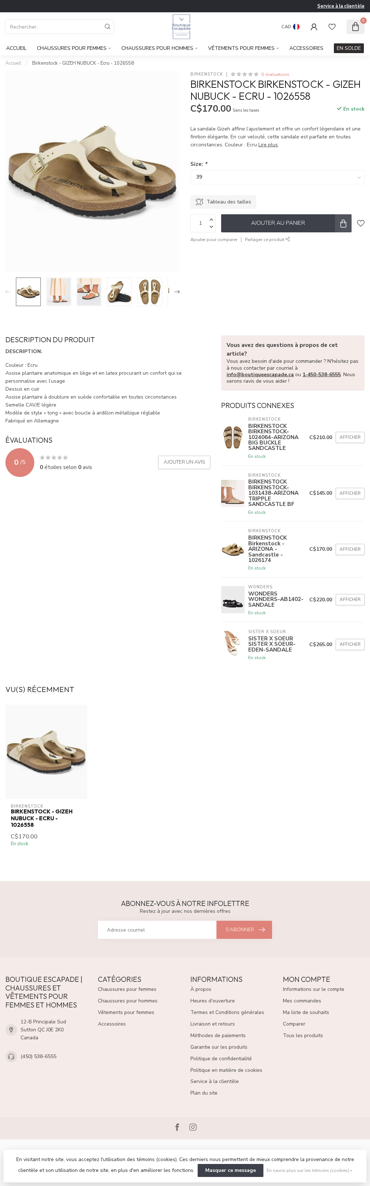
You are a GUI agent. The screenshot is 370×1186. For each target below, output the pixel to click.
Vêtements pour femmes (241, 48)
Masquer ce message (230, 1170)
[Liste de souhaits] (332, 27)
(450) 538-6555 (38, 1056)
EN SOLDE (349, 48)
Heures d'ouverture (212, 1000)
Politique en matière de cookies (226, 1070)
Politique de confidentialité (221, 1058)
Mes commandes (302, 1000)
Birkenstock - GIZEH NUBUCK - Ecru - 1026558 (83, 63)
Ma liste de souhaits (306, 1012)
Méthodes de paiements (218, 1035)
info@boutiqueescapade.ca (260, 374)
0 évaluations (275, 74)
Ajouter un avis (184, 462)
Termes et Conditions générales (227, 1012)
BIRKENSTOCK (206, 74)
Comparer (294, 1023)
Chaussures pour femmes (72, 48)
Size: (198, 164)
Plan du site (204, 1093)
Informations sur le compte (313, 989)
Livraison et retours (212, 1023)
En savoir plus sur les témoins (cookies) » (309, 1170)
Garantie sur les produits (219, 1047)
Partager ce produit (265, 239)
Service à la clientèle (341, 6)
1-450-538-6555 (321, 374)
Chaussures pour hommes (157, 48)
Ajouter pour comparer (213, 239)
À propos (200, 989)
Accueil (16, 48)
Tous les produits (303, 1035)
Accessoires (306, 48)
